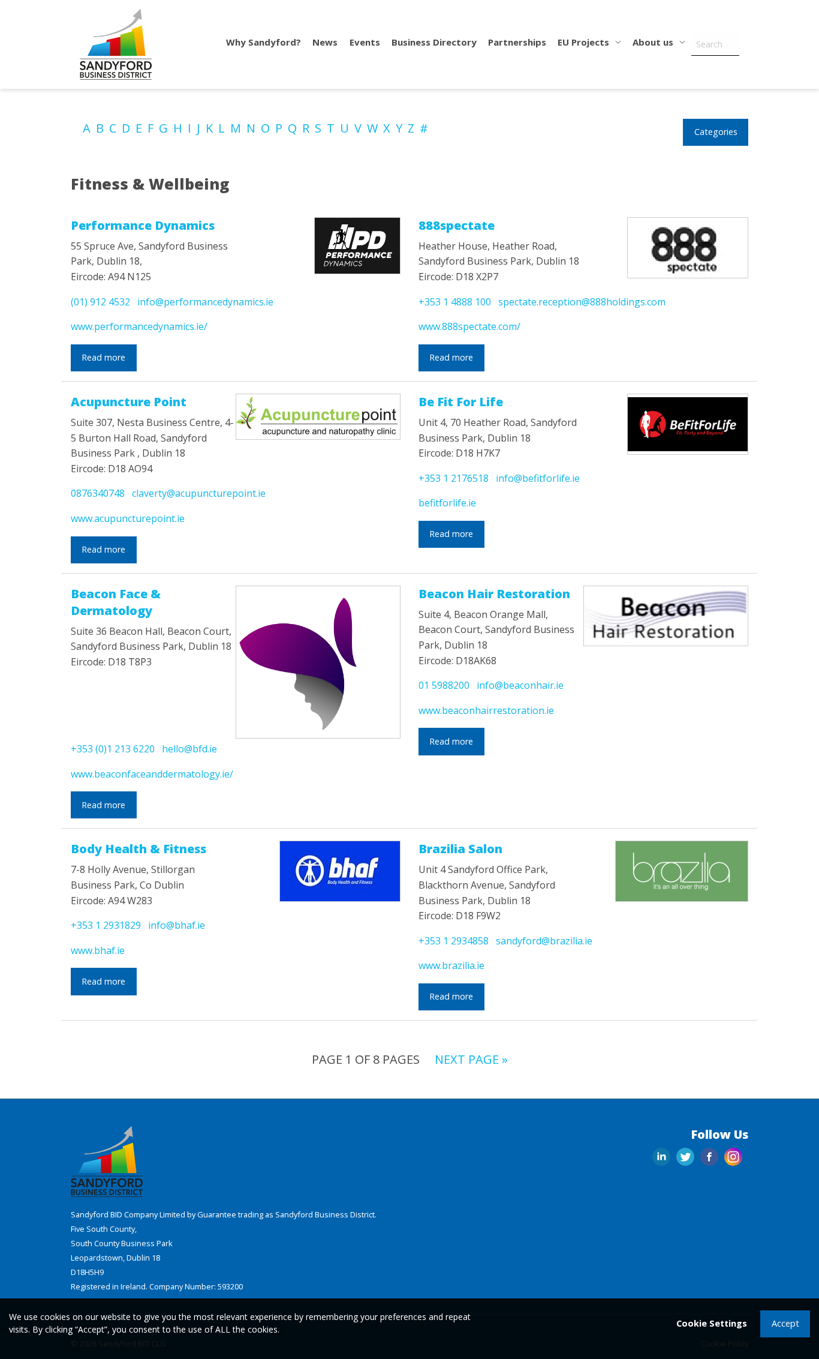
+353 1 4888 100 (454, 301)
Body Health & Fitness (138, 849)
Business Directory (434, 42)
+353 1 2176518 (453, 478)
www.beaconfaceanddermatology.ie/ (152, 774)
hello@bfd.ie (189, 748)
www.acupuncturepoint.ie (128, 518)
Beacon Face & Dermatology (116, 602)
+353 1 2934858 (453, 940)
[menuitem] (264, 44)
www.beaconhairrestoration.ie (486, 710)
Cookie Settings (711, 1323)
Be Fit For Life (460, 402)
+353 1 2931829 (106, 925)
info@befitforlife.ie (538, 478)
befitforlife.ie (447, 502)
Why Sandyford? (263, 42)
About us (654, 42)
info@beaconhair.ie (520, 685)
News (325, 42)
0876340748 (98, 493)
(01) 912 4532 (100, 301)
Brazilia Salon (460, 849)
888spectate (456, 225)
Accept (785, 1323)
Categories (715, 131)
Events (365, 42)
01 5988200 (443, 685)
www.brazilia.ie (451, 965)
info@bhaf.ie (176, 925)
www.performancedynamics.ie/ (139, 326)
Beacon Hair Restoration (494, 594)
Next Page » (471, 1059)
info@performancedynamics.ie (205, 301)
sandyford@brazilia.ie (544, 940)
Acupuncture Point (128, 402)
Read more (103, 357)
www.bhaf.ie (98, 950)
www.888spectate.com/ (469, 326)
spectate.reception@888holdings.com (582, 301)
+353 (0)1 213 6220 (113, 748)
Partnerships (517, 42)
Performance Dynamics (143, 225)
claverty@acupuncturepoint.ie (199, 493)
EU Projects (585, 42)
